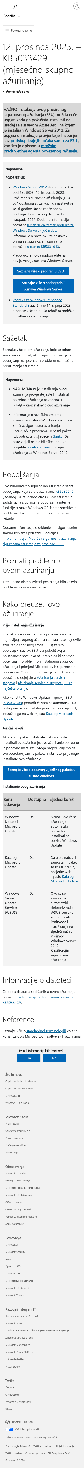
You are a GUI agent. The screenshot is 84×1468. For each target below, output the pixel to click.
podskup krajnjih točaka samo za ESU (44, 140)
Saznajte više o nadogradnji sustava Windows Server (43, 285)
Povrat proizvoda (14, 1138)
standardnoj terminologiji (46, 1030)
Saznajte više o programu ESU (40, 270)
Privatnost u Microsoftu (18, 1401)
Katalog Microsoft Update (64, 878)
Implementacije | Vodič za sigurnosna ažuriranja (40, 538)
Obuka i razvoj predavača (19, 1209)
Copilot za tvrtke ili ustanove (21, 1081)
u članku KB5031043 (43, 246)
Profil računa (12, 1123)
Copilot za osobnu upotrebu (20, 1088)
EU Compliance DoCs (59, 1453)
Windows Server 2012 (30, 186)
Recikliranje (11, 1152)
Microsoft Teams (14, 1295)
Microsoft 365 (12, 1095)
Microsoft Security (15, 1251)
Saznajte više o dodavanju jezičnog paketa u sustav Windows (41, 772)
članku (58, 436)
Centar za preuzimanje (17, 1130)
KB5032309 (13, 702)
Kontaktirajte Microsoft (17, 1446)
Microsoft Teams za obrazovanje (23, 1187)
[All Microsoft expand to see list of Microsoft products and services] (5, 6)
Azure (8, 1259)
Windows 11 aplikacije (17, 1102)
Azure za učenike (14, 1223)
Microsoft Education (16, 1173)
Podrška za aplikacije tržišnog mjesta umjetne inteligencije (37, 1330)
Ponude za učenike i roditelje (21, 1216)
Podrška (10, 16)
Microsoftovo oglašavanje (19, 1280)
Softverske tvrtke (14, 1359)
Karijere (9, 1387)
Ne (54, 1057)
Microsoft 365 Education (18, 1195)
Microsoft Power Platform (19, 1352)
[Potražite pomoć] (15, 5)
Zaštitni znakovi (13, 1453)
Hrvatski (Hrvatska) (22, 1422)
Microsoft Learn (13, 1323)
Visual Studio (12, 1366)
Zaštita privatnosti (43, 1446)
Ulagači (9, 1409)
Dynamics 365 (13, 1266)
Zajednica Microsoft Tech (19, 1337)
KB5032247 (65, 491)
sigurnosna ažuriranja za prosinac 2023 (33, 543)
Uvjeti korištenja (65, 1446)
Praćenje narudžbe (15, 1145)
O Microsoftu (12, 1394)
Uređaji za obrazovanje (17, 1180)
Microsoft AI (12, 1244)
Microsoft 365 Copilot (17, 1288)
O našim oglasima (35, 1453)
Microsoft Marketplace (17, 1345)
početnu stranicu (39, 447)
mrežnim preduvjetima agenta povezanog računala (40, 148)
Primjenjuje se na (17, 91)
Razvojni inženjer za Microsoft (21, 1316)
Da (29, 1057)
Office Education (14, 1202)
